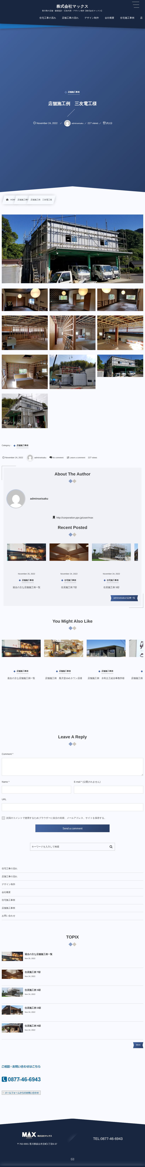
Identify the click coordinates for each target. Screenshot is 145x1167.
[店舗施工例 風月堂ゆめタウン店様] (63, 653)
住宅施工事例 (8, 900)
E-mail (77, 781)
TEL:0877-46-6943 (108, 1139)
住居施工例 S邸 (111, 587)
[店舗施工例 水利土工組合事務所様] (106, 653)
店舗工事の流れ (9, 876)
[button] (135, 5)
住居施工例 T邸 (69, 587)
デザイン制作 (8, 884)
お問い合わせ (8, 916)
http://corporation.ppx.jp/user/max (74, 517)
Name (5, 781)
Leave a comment (77, 458)
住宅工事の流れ (9, 868)
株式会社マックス (73, 6)
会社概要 (6, 892)
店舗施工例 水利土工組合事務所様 (106, 678)
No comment (58, 458)
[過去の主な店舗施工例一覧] (21, 653)
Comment (7, 754)
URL (4, 799)
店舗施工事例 (8, 908)
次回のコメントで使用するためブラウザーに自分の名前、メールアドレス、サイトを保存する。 (56, 818)
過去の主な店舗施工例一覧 (26, 587)
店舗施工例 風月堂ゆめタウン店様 (63, 678)
